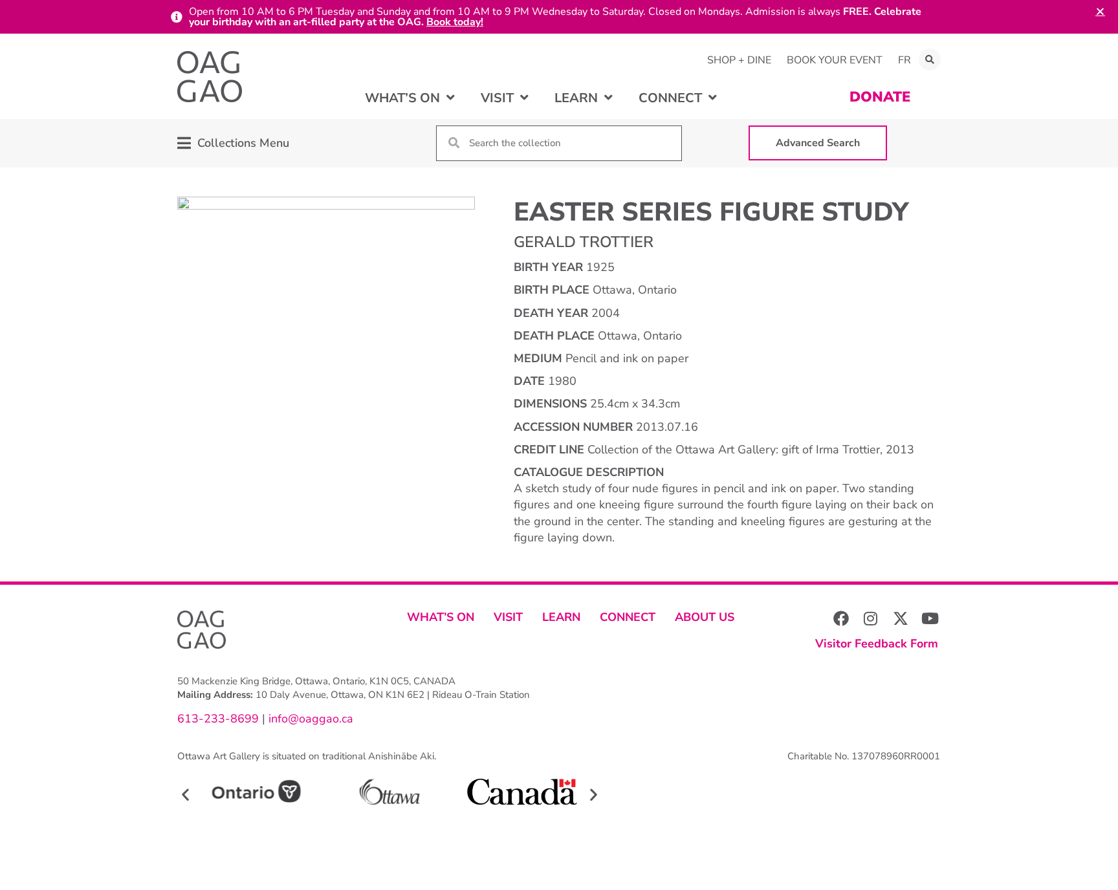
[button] (930, 60)
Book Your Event (834, 60)
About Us (704, 617)
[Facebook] (841, 618)
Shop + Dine (739, 60)
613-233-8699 (218, 718)
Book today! (454, 22)
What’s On (440, 617)
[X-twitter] (900, 618)
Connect (627, 617)
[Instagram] (871, 618)
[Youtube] (930, 618)
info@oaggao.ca (309, 718)
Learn (561, 617)
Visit (508, 617)
